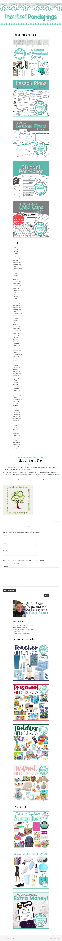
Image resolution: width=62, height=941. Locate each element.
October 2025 (16, 266)
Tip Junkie (29, 481)
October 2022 (16, 334)
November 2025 (17, 264)
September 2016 (17, 377)
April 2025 (15, 277)
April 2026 (15, 255)
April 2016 (15, 386)
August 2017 (16, 356)
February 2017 (17, 367)
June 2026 (15, 251)
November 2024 (17, 287)
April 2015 (15, 409)
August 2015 (16, 401)
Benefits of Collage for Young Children (23, 629)
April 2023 (15, 322)
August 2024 (16, 292)
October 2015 (16, 397)
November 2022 (17, 332)
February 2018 (17, 345)
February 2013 (17, 437)
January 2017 (16, 369)
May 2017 (15, 362)
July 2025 (15, 272)
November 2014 (17, 418)
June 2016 (15, 382)
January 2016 (16, 392)
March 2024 (16, 302)
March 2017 (16, 365)
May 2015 (15, 407)
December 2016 (17, 371)
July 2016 (15, 380)
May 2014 (15, 429)
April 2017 (15, 364)
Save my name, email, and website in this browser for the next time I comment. (23, 560)
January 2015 (16, 414)
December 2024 (17, 285)
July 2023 (15, 317)
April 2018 (15, 341)
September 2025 (17, 268)
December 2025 (17, 262)
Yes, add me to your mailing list (12, 563)
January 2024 (16, 305)
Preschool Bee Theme (18, 631)
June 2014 (15, 427)
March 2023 (16, 324)
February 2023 (17, 326)
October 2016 (16, 375)
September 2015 (17, 399)
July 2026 (15, 249)
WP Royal (12, 938)
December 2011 (17, 444)
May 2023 (15, 320)
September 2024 (17, 290)
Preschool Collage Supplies (20, 627)
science (41, 457)
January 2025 (16, 283)
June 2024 (15, 296)
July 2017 (15, 358)
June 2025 (15, 274)
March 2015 (16, 410)
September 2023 (17, 313)
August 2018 (16, 335)
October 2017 (16, 352)
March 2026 (16, 257)
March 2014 (16, 433)
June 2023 (15, 319)
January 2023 (16, 328)
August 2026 (16, 247)
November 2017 (17, 350)
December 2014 (17, 416)
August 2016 (16, 379)
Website (5, 551)
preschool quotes (32, 457)
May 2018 (15, 339)
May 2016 (15, 384)
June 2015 (15, 405)
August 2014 (16, 424)
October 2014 (16, 420)
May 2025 (15, 275)
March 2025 (16, 279)
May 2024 (15, 298)
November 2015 (17, 395)
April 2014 (15, 431)
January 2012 (16, 442)
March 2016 (16, 388)
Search (46, 595)
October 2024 (16, 289)
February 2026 (17, 258)
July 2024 (15, 294)
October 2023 (16, 311)
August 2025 (16, 270)
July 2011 (15, 448)
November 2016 (17, 373)
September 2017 (17, 354)
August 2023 (16, 315)
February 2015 (17, 412)
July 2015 (15, 403)
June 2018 (15, 337)
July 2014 (15, 425)
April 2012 (15, 440)
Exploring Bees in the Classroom (21, 633)
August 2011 (16, 446)
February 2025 (17, 281)
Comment (5, 566)
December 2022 (17, 330)
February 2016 (17, 390)
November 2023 (17, 309)
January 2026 (16, 260)
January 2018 (16, 347)
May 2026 (15, 253)
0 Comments (56, 521)
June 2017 (15, 360)
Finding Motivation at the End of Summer (23, 625)
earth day (21, 457)
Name (5, 535)
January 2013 (16, 439)
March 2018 (16, 343)
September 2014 (17, 422)
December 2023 (17, 307)
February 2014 (17, 435)
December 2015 (17, 394)
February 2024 (17, 304)
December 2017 (17, 349)
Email (5, 543)
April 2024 (15, 300)
